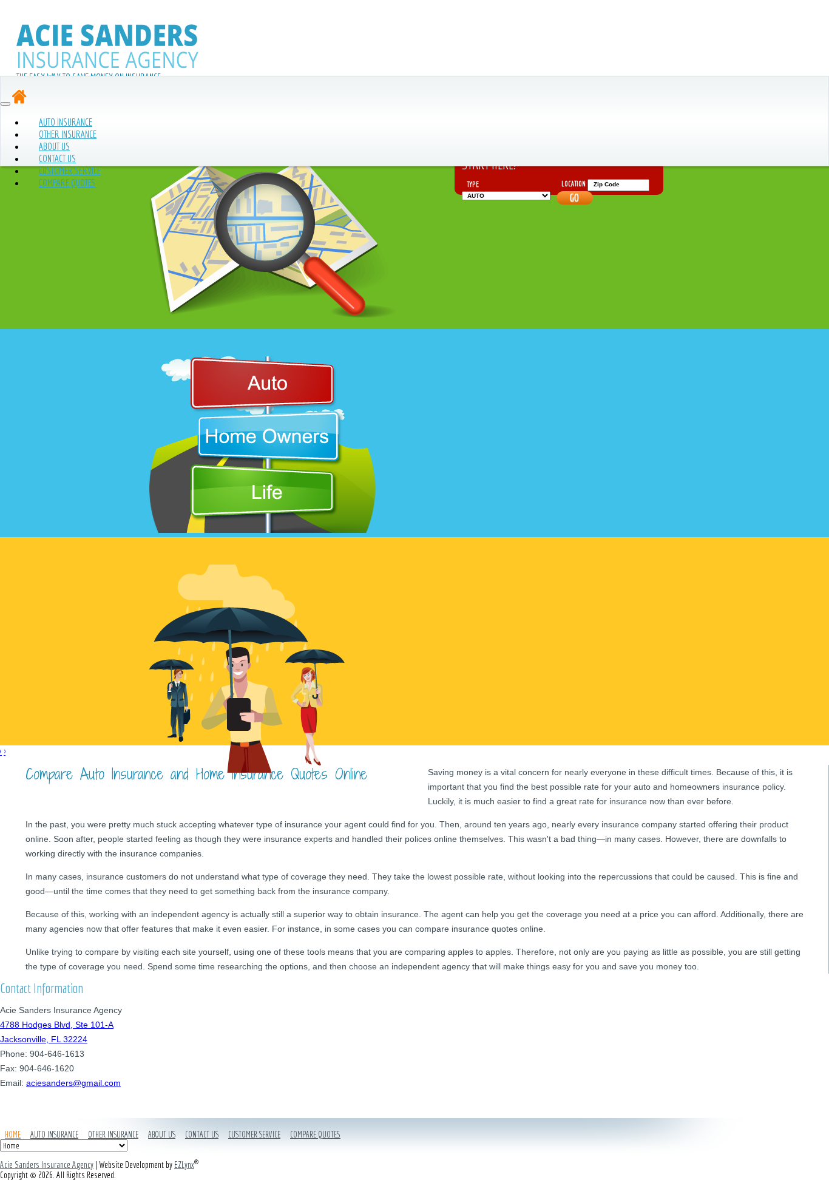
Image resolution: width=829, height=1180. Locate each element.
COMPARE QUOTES (67, 182)
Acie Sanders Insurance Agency (46, 1164)
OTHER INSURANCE (113, 1134)
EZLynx (184, 1164)
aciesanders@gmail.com (73, 1083)
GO (574, 197)
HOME (13, 1134)
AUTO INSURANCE (54, 1134)
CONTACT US (201, 1134)
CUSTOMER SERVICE (254, 1134)
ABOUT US (161, 1134)
